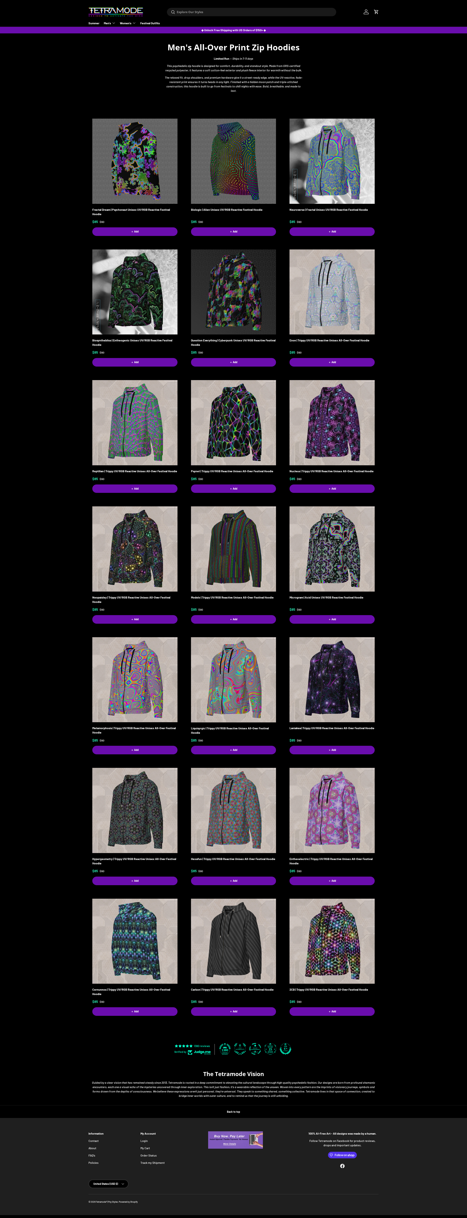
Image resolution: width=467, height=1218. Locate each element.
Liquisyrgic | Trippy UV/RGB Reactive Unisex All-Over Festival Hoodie (230, 730)
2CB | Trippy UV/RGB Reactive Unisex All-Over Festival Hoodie (329, 989)
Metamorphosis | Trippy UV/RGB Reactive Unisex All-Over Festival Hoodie (134, 730)
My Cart (145, 1148)
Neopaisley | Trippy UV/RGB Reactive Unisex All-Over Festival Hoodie (131, 599)
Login (144, 1140)
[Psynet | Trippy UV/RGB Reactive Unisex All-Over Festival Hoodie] (233, 422)
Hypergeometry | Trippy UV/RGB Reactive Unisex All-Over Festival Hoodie (134, 861)
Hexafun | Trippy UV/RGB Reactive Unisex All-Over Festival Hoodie (233, 859)
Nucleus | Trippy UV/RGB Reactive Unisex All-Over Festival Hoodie (332, 471)
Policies (93, 1162)
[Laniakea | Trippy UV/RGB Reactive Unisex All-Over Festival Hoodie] (332, 679)
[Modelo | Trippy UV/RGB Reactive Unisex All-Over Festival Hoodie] (233, 549)
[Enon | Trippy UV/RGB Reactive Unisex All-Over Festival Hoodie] (332, 292)
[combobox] (251, 12)
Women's (125, 23)
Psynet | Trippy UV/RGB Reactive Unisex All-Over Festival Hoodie (232, 471)
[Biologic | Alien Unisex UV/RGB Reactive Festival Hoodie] (233, 161)
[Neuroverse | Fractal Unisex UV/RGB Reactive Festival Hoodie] (332, 161)
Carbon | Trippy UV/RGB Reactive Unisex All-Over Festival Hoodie (232, 989)
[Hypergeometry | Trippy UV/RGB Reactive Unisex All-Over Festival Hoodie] (134, 810)
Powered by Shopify (128, 1201)
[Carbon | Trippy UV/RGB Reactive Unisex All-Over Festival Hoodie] (233, 941)
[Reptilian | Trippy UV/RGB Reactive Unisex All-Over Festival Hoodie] (134, 422)
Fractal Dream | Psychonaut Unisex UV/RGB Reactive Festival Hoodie (131, 212)
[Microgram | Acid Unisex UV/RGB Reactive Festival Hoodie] (332, 549)
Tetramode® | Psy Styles (107, 1201)
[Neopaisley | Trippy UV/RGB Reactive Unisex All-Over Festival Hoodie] (134, 549)
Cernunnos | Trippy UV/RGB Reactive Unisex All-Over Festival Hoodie (131, 992)
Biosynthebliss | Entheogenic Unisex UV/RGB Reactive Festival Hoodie (132, 342)
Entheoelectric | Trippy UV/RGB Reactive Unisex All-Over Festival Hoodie (331, 861)
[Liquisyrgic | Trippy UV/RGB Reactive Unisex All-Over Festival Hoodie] (233, 679)
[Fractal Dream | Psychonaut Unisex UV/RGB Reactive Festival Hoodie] (134, 161)
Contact (93, 1140)
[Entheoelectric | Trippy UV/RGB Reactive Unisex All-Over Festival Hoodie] (332, 810)
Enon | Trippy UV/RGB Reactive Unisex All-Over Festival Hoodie (329, 340)
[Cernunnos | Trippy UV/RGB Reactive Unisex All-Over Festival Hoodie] (134, 941)
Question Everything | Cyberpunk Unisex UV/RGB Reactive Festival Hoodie (233, 342)
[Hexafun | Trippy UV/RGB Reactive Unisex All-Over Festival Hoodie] (233, 810)
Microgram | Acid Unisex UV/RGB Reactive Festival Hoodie (326, 597)
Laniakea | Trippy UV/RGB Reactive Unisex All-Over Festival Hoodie (332, 728)
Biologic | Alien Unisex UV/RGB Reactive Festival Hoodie (227, 209)
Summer (93, 23)
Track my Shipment (152, 1162)
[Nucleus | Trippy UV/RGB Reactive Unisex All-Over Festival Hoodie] (332, 422)
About (92, 1148)
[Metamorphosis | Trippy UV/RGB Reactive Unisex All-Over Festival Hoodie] (134, 679)
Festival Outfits (150, 23)
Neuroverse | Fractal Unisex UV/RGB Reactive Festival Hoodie (329, 209)
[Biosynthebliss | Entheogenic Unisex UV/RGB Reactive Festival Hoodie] (134, 292)
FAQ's (91, 1155)
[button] (376, 12)
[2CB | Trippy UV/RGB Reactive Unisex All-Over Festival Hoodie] (332, 941)
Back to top (233, 1111)
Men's (107, 23)
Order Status (148, 1155)
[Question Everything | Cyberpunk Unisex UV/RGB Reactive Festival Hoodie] (233, 292)
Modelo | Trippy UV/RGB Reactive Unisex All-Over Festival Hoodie (232, 597)
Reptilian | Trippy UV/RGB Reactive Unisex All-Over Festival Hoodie (134, 471)
